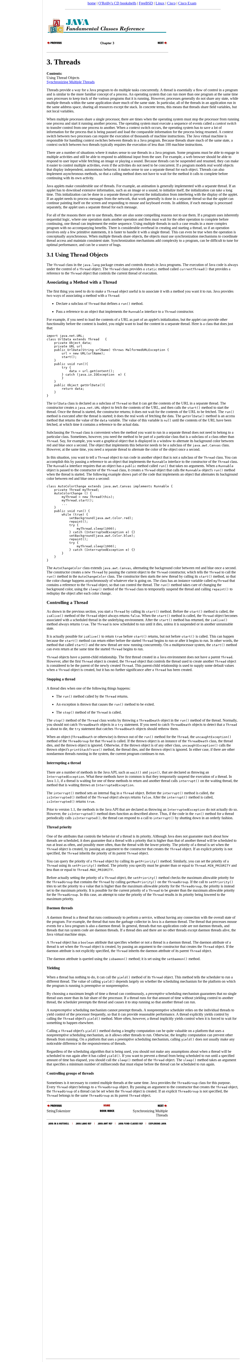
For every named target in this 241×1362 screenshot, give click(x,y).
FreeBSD (146, 3)
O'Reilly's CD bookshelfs (117, 3)
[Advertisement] (21, 679)
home (92, 3)
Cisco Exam (187, 3)
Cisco (171, 3)
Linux (160, 3)
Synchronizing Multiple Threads (71, 82)
